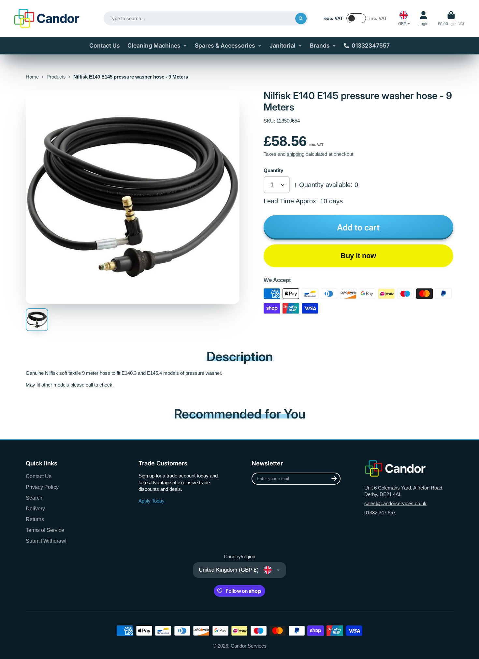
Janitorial (282, 45)
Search (34, 498)
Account (423, 18)
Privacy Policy (42, 487)
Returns (35, 519)
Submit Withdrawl (46, 541)
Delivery (35, 508)
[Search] (301, 18)
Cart (451, 18)
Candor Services (249, 646)
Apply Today (151, 501)
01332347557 (371, 45)
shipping (295, 154)
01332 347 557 (380, 512)
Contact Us (104, 45)
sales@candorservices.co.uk (395, 503)
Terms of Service (45, 530)
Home (32, 77)
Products (56, 77)
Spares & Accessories (225, 45)
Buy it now (358, 256)
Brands (320, 45)
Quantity (273, 170)
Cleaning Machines (154, 45)
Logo (47, 18)
